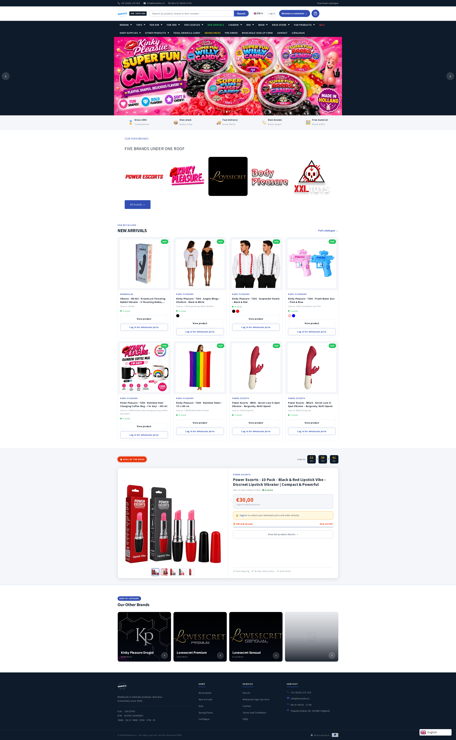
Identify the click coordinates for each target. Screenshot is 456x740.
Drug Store (279, 24)
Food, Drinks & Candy (186, 32)
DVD (248, 24)
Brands (124, 24)
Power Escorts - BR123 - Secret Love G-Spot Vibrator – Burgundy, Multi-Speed (310, 404)
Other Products (155, 32)
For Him (154, 24)
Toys (139, 24)
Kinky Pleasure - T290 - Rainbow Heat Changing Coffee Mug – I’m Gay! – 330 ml (143, 404)
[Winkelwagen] (315, 13)
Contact (282, 32)
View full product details (282, 534)
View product (144, 318)
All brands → (137, 204)
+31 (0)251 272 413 (130, 3)
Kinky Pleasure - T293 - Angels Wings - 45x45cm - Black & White (198, 300)
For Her (172, 24)
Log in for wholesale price (144, 327)
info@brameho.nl (156, 3)
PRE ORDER (231, 32)
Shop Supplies (129, 32)
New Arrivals (216, 24)
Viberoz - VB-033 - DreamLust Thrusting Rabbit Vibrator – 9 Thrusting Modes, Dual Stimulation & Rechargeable (142, 302)
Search (241, 13)
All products (205, 692)
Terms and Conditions (254, 712)
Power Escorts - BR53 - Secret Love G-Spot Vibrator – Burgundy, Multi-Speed (256, 404)
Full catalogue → (328, 230)
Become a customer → (294, 13)
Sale (322, 24)
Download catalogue (327, 3)
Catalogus (298, 32)
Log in (272, 13)
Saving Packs (213, 32)
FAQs (245, 719)
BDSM (261, 24)
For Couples (192, 24)
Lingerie (233, 24)
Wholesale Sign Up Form (257, 32)
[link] (144, 176)
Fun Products (303, 24)
